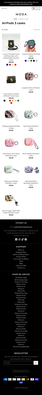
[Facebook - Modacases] (16, 239)
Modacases (24, 388)
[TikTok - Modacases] (22, 239)
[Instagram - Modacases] (19, 239)
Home (15, 19)
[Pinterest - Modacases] (26, 239)
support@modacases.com (23, 227)
